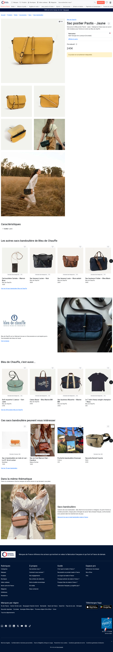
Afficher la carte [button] (73, 39)
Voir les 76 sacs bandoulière (9, 468)
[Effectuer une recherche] (94, 2)
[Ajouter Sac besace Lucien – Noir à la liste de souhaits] (52, 247)
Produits (24, 2)
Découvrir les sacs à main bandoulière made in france (72, 517)
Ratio (86, 460)
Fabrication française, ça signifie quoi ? (68, 585)
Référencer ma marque (92, 569)
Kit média (32, 585)
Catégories (4, 569)
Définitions (4, 592)
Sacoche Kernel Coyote (94, 458)
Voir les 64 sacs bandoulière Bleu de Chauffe (14, 288)
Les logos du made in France (65, 575)
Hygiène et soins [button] (34, 6)
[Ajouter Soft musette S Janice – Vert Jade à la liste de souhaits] (24, 368)
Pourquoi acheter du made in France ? (68, 579)
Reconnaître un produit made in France (68, 572)
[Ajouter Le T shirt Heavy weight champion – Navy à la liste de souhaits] (108, 368)
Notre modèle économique (37, 582)
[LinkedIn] (14, 626)
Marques (15, 2)
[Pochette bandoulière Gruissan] (70, 440)
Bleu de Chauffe (71, 19)
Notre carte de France (7, 585)
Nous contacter (33, 589)
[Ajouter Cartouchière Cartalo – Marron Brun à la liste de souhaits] (24, 247)
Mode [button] (13, 6)
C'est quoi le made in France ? (66, 569)
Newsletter (4, 595)
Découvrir (66, 10)
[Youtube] (22, 626)
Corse (54, 609)
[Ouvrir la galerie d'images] (33, 51)
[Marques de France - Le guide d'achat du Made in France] (5, 2)
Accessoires (23, 15)
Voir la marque (5, 341)
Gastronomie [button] (67, 6)
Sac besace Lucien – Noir (39, 278)
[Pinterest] (26, 626)
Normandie (43, 606)
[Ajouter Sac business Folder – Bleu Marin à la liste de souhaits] (108, 247)
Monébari (4, 462)
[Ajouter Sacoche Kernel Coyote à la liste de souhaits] (108, 426)
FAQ (87, 575)
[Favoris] (106, 2)
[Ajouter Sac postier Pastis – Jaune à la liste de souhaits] (109, 23)
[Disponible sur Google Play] (106, 607)
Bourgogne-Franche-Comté (31, 606)
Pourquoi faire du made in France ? (67, 582)
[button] (60, 643)
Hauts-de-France (53, 606)
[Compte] (110, 2)
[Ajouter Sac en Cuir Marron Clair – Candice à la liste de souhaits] (52, 426)
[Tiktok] (30, 626)
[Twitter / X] (18, 626)
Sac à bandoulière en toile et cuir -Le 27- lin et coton (15, 459)
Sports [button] (58, 6)
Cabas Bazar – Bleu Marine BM (41, 400)
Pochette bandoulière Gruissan (69, 458)
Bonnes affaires (5, 6)
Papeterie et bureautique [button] (93, 6)
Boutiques (33, 2)
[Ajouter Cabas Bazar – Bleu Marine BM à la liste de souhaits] (52, 368)
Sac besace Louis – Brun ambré (69, 278)
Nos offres (89, 572)
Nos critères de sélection (36, 579)
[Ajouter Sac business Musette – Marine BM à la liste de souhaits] (80, 368)
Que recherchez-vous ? (65, 2)
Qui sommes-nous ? (35, 569)
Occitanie (16, 609)
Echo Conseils (60, 647)
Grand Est (62, 606)
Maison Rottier (34, 462)
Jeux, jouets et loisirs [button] (47, 6)
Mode (15, 15)
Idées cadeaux (43, 2)
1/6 (61, 21)
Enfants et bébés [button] (78, 6)
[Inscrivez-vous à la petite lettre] (2, 626)
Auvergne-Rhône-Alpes (27, 609)
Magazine (53, 2)
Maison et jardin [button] (22, 6)
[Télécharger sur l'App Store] (92, 607)
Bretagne (79, 606)
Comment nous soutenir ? (36, 572)
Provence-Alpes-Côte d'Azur (43, 609)
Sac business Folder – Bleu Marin (97, 278)
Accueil (3, 15)
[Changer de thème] (111, 641)
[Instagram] (10, 626)
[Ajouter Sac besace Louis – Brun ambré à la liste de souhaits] (80, 247)
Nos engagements (34, 575)
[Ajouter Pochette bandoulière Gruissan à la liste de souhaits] (80, 426)
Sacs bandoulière (38, 15)
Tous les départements (8, 612)
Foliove (59, 460)
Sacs (29, 15)
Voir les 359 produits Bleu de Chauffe (12, 410)
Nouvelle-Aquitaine (6, 609)
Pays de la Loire (70, 606)
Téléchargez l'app (94, 603)
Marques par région (10, 603)
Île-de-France (5, 606)
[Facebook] (6, 626)
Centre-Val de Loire (16, 606)
